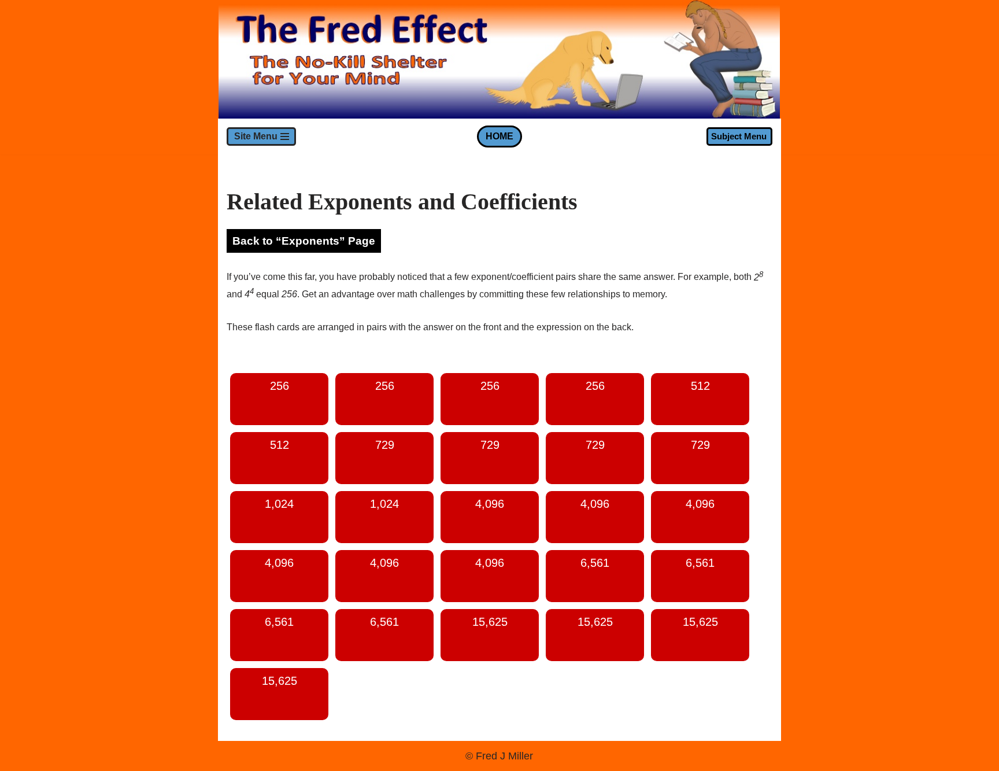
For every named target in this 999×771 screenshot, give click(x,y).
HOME (499, 136)
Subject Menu (739, 136)
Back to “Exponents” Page (303, 241)
